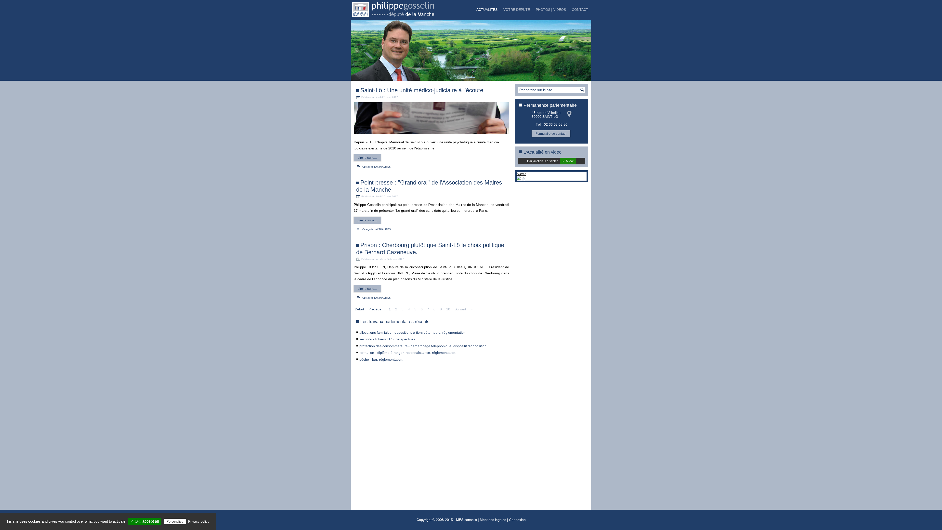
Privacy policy (198, 521)
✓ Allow (567, 161)
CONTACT (580, 10)
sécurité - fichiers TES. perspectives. (387, 339)
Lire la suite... (367, 157)
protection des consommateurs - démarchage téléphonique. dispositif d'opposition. (423, 346)
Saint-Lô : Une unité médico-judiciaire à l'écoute (421, 90)
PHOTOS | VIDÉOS (551, 10)
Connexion (517, 520)
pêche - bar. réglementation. (381, 359)
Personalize (175, 521)
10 (448, 309)
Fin (473, 309)
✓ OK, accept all (145, 521)
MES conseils (466, 520)
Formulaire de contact (551, 133)
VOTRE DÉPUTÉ (516, 10)
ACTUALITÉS (486, 10)
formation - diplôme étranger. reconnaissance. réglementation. (407, 353)
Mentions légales (493, 520)
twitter (521, 174)
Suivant (460, 309)
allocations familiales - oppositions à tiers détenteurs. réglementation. (413, 332)
